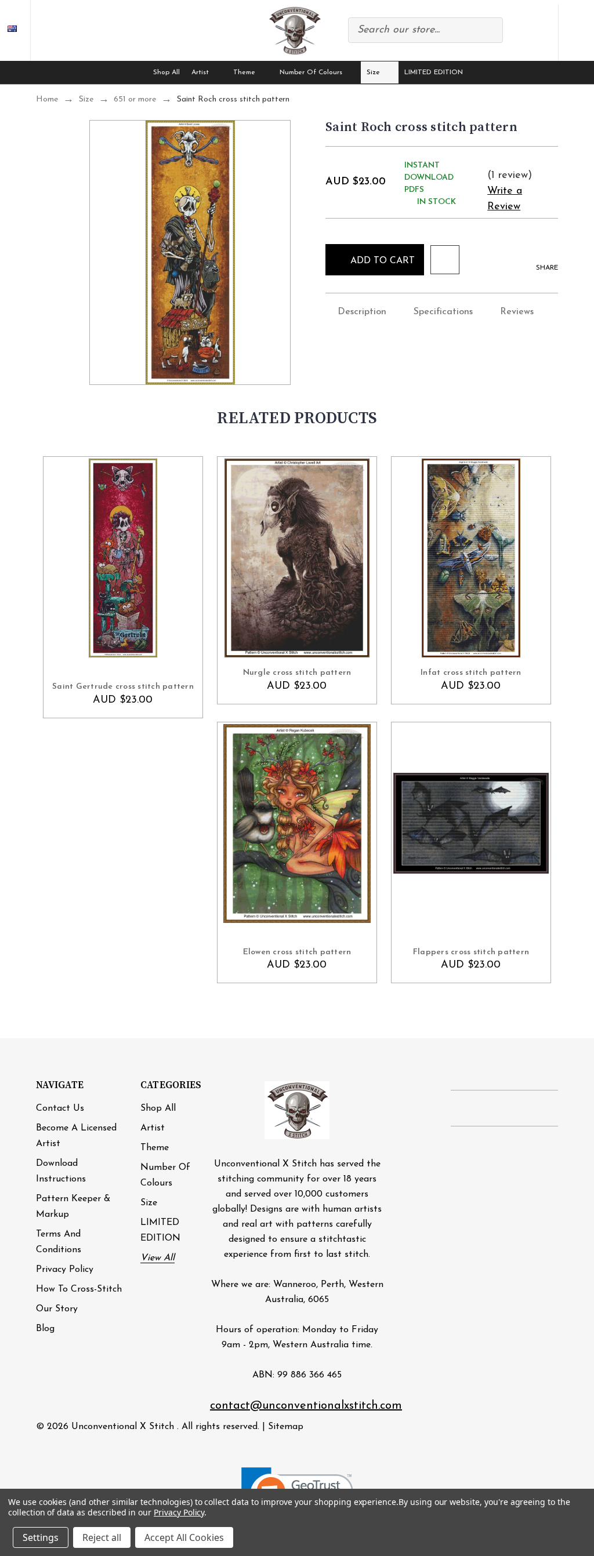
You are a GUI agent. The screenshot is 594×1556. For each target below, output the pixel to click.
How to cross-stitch (79, 1289)
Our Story (57, 1309)
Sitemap (285, 1426)
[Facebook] (457, 1109)
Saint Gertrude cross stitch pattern (123, 686)
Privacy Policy (64, 1269)
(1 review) (509, 175)
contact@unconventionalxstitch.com (306, 1406)
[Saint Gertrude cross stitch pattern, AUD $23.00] (123, 558)
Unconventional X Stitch (122, 1426)
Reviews (517, 312)
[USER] (541, 30)
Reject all (101, 1537)
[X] (552, 1109)
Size (373, 72)
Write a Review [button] (504, 199)
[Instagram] (481, 1109)
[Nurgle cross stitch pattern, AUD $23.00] (297, 558)
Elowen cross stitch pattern (297, 952)
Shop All (166, 72)
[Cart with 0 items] (576, 32)
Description (362, 312)
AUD (15, 30)
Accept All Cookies (184, 1537)
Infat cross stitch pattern (471, 672)
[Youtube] (528, 1109)
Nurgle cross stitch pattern (297, 672)
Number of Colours (311, 72)
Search (487, 30)
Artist (200, 72)
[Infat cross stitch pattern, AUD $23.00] (471, 558)
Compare (516, 32)
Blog (45, 1328)
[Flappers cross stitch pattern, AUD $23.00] (471, 823)
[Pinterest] (504, 1109)
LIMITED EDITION (433, 72)
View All (157, 1258)
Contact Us (60, 1108)
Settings (41, 1537)
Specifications (443, 312)
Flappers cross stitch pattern (471, 952)
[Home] (136, 72)
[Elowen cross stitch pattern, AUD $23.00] (297, 823)
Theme (244, 72)
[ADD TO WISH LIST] (444, 259)
